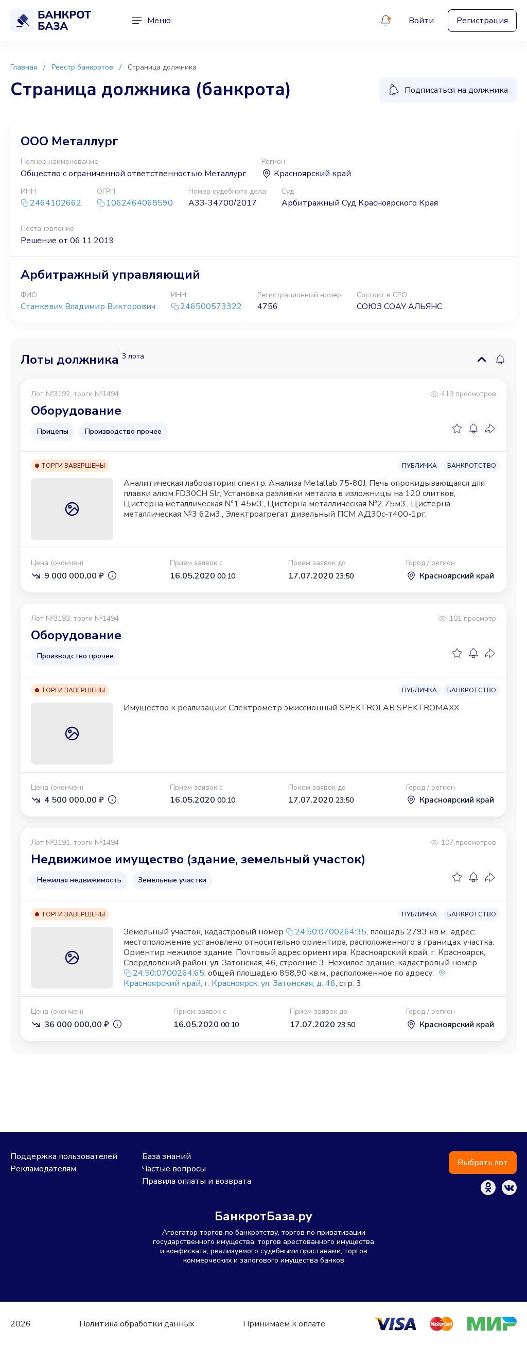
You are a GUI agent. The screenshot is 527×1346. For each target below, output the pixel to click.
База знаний (166, 1156)
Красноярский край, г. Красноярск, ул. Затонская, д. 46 (230, 983)
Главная (23, 67)
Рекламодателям (43, 1169)
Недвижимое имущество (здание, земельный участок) (198, 859)
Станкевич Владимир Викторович (88, 306)
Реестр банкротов (82, 67)
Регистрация (482, 20)
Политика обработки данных (137, 1324)
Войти (421, 20)
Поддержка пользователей (63, 1156)
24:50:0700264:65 (168, 973)
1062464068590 (139, 203)
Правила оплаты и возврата (196, 1181)
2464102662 (55, 203)
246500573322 (211, 306)
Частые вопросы (174, 1169)
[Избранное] (457, 428)
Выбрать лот (483, 1162)
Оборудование (76, 410)
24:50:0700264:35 (330, 932)
